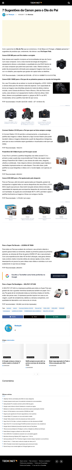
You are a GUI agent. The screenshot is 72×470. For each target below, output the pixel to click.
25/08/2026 (6, 365)
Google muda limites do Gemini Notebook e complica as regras (20, 406)
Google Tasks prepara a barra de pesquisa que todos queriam (19, 419)
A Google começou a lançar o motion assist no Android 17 (11, 362)
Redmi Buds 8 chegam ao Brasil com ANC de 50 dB (17, 431)
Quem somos (23, 461)
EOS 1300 (47, 308)
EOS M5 (61, 308)
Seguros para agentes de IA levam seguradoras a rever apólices (20, 414)
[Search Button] (69, 2)
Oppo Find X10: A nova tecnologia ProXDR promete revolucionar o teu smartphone (25, 424)
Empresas (54, 357)
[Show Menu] (3, 2)
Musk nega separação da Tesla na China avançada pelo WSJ (59, 362)
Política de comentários (26, 463)
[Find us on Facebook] (57, 461)
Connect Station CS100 (26, 308)
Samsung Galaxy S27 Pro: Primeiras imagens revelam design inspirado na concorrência (26, 439)
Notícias (30, 14)
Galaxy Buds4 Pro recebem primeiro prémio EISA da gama (18, 404)
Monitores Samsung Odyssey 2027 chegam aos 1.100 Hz (18, 436)
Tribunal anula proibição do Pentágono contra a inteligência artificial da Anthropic (24, 429)
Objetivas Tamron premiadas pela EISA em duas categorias (19, 399)
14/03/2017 (21, 14)
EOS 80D (54, 308)
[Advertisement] (36, 33)
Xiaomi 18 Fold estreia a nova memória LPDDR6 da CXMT (18, 411)
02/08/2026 (53, 365)
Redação (11, 14)
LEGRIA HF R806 (17, 311)
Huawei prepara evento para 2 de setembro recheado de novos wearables (23, 401)
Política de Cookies (25, 465)
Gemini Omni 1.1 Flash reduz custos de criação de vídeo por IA (20, 441)
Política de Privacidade (41, 463)
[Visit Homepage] (36, 2)
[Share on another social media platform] (68, 316)
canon (15, 308)
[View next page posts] (37, 374)
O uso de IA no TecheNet (39, 465)
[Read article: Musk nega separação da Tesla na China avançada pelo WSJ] (60, 351)
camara (9, 308)
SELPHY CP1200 (48, 311)
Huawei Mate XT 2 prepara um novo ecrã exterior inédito (18, 416)
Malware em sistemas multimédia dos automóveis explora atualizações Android (24, 409)
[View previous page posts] (34, 374)
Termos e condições (44, 461)
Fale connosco (33, 461)
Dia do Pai (38, 308)
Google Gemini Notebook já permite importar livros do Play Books (20, 426)
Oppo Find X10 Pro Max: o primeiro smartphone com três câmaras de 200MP (23, 421)
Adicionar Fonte (59, 276)
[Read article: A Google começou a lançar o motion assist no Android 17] (13, 351)
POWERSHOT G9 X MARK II (32, 311)
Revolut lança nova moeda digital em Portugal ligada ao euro (19, 446)
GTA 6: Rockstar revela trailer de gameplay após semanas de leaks (21, 444)
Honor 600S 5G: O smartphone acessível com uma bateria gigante (20, 434)
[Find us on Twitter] (61, 461)
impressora (6, 311)
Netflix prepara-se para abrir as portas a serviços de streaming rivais (35, 363)
